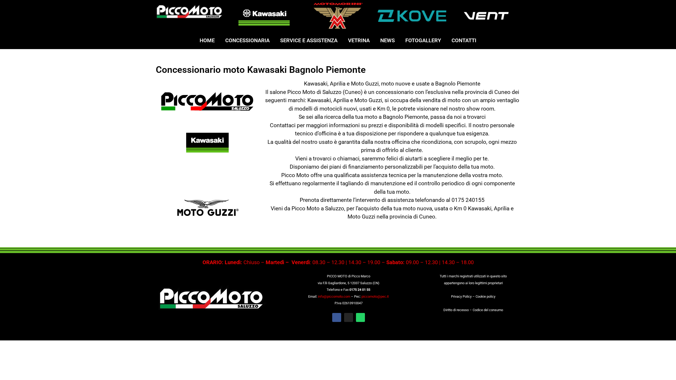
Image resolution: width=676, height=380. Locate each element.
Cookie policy (485, 296)
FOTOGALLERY (423, 40)
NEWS (387, 40)
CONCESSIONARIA (247, 40)
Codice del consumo (488, 310)
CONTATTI (464, 40)
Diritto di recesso (456, 310)
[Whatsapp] (360, 317)
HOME (207, 40)
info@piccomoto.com (334, 296)
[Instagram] (348, 317)
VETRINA (359, 40)
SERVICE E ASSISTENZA (308, 40)
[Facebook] (336, 317)
